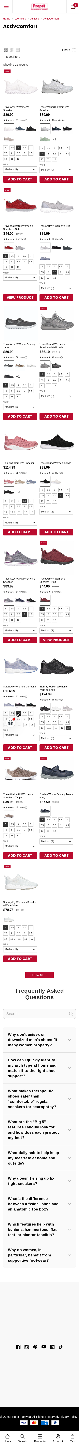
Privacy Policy (68, 1416)
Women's (20, 18)
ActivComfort (51, 18)
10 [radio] (5, 159)
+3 (22, 493)
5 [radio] (5, 148)
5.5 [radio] (12, 148)
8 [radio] (12, 153)
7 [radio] (30, 148)
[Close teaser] (18, 715)
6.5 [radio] (24, 148)
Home (6, 18)
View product (20, 297)
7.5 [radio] (5, 153)
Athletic (34, 18)
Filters (66, 50)
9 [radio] (24, 153)
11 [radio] (12, 159)
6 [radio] (18, 148)
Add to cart (20, 179)
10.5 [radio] (13, 512)
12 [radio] (18, 159)
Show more (39, 975)
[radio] (9, 128)
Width (6, 164)
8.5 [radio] (18, 153)
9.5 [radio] (30, 153)
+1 (58, 141)
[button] (5, 50)
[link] (23, 1438)
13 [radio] (32, 512)
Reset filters (12, 56)
